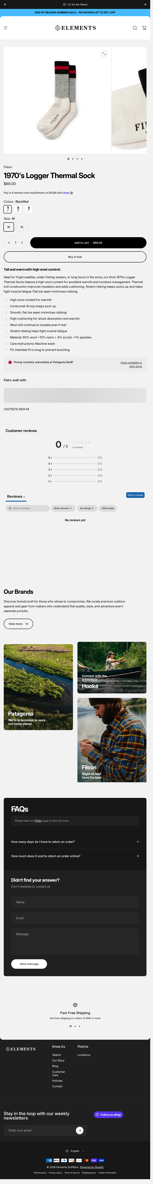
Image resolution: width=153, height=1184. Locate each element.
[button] (75, 457)
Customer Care (58, 1073)
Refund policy (40, 1173)
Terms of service (72, 1173)
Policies (57, 1080)
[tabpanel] (75, 532)
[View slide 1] (70, 1026)
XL (22, 226)
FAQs (38, 820)
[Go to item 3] (77, 159)
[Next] (145, 4)
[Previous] (5, 4)
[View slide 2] (75, 1026)
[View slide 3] (79, 1026)
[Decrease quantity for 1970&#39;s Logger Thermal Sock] (8, 242)
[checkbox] (108, 508)
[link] (18, 624)
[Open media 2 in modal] (104, 53)
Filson (8, 167)
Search (56, 1055)
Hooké (90, 686)
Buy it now (75, 256)
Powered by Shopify (92, 1167)
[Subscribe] (79, 1130)
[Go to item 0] (68, 159)
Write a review (135, 495)
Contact (57, 1086)
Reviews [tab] (16, 496)
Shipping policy (89, 1173)
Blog (55, 1066)
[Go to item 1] (73, 159)
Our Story (58, 1060)
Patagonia (20, 713)
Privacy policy (55, 1173)
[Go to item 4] (82, 159)
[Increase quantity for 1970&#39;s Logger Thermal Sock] (22, 242)
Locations (84, 1055)
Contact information (107, 1173)
